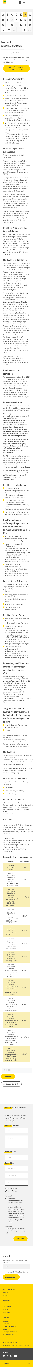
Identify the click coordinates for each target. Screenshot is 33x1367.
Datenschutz (9, 1196)
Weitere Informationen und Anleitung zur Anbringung (15, 253)
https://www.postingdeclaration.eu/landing (16, 467)
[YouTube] (15, 1356)
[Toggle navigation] (24, 2)
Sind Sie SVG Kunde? (11, 1189)
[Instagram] (8, 1356)
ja (8, 1191)
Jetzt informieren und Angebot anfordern (16, 68)
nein (16, 1191)
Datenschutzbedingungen (22, 1272)
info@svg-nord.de (17, 1220)
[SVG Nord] (4, 2)
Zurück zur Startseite (11, 1083)
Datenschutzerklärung (14, 1200)
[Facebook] (11, 1356)
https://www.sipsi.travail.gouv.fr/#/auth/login (17, 698)
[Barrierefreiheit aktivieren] (20, 2)
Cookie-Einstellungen (8, 1334)
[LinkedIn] (4, 1356)
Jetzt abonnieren (11, 1276)
